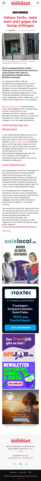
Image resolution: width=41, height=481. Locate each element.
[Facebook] (14, 464)
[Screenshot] (20, 332)
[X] (26, 464)
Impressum (13, 472)
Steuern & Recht (19, 8)
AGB (30, 472)
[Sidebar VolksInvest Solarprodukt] (20, 426)
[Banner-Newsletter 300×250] (18, 388)
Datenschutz (22, 472)
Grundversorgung (21, 142)
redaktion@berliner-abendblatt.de (20, 458)
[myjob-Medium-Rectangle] (18, 360)
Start (3, 8)
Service (9, 8)
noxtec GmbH (20, 478)
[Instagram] (20, 464)
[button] (3, 3)
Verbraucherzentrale (13, 106)
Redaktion (12, 30)
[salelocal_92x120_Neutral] (20, 283)
